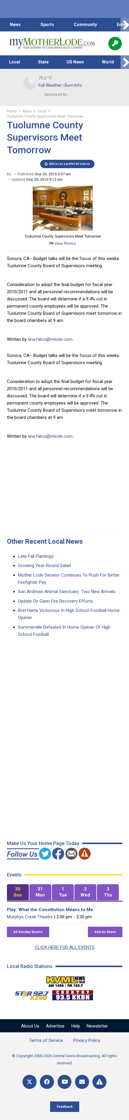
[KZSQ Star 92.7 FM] (29, 993)
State (43, 62)
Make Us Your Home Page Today (43, 843)
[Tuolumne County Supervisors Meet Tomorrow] (63, 229)
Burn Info (73, 85)
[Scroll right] (125, 24)
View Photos (65, 243)
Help (75, 1026)
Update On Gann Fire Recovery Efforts (55, 601)
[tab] (18, 892)
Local (14, 62)
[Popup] (115, 43)
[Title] (99, 1082)
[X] (29, 1082)
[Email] (82, 1082)
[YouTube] (65, 1082)
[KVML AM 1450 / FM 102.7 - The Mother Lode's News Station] (65, 980)
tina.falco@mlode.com (50, 339)
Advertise (55, 1026)
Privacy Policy (86, 1040)
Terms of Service (46, 1040)
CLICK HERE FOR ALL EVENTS (64, 947)
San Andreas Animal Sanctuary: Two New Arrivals (67, 591)
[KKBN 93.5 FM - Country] (72, 993)
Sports (47, 24)
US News (75, 62)
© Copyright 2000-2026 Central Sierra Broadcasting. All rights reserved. (64, 1059)
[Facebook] (47, 1082)
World (108, 62)
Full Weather (50, 85)
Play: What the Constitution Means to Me (50, 909)
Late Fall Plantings (36, 556)
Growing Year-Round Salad (44, 565)
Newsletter (97, 1026)
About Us (30, 1026)
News (15, 24)
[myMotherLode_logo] (52, 43)
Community (85, 24)
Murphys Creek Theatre (30, 917)
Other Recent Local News (45, 541)
